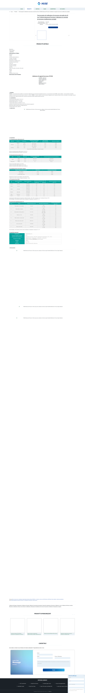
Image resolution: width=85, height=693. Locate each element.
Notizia (37, 8)
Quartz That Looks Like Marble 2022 (46, 686)
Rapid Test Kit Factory (34, 683)
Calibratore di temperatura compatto (55, 606)
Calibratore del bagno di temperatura (15, 605)
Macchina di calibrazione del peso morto (16, 606)
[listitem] (42, 35)
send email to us (53, 27)
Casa (21, 8)
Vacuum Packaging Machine (60, 683)
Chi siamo (62, 8)
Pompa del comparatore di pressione (49, 605)
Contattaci (53, 8)
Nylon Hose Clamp (32, 686)
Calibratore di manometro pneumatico (35, 605)
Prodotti (29, 8)
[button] (36, 35)
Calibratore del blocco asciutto (67, 605)
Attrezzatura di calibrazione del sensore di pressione (40, 606)
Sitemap (50, 691)
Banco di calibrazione (27, 606)
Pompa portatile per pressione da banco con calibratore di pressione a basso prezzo (24, 600)
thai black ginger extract (47, 683)
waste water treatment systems (62, 686)
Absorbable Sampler (21, 686)
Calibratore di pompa (25, 605)
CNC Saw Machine (23, 683)
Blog (45, 8)
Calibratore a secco (58, 605)
